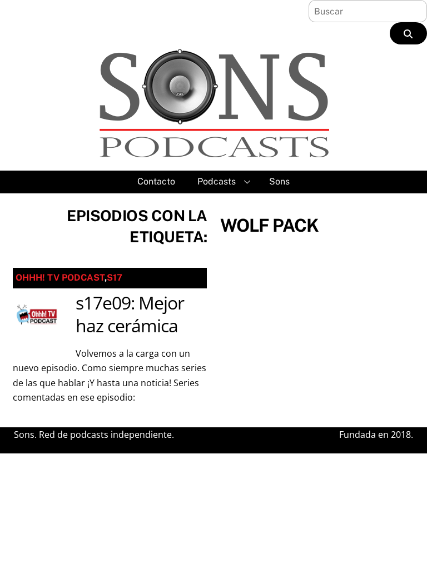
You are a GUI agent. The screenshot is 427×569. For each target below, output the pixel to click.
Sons (279, 181)
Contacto (156, 181)
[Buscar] (408, 33)
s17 (114, 277)
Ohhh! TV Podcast (60, 277)
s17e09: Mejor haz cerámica (130, 314)
